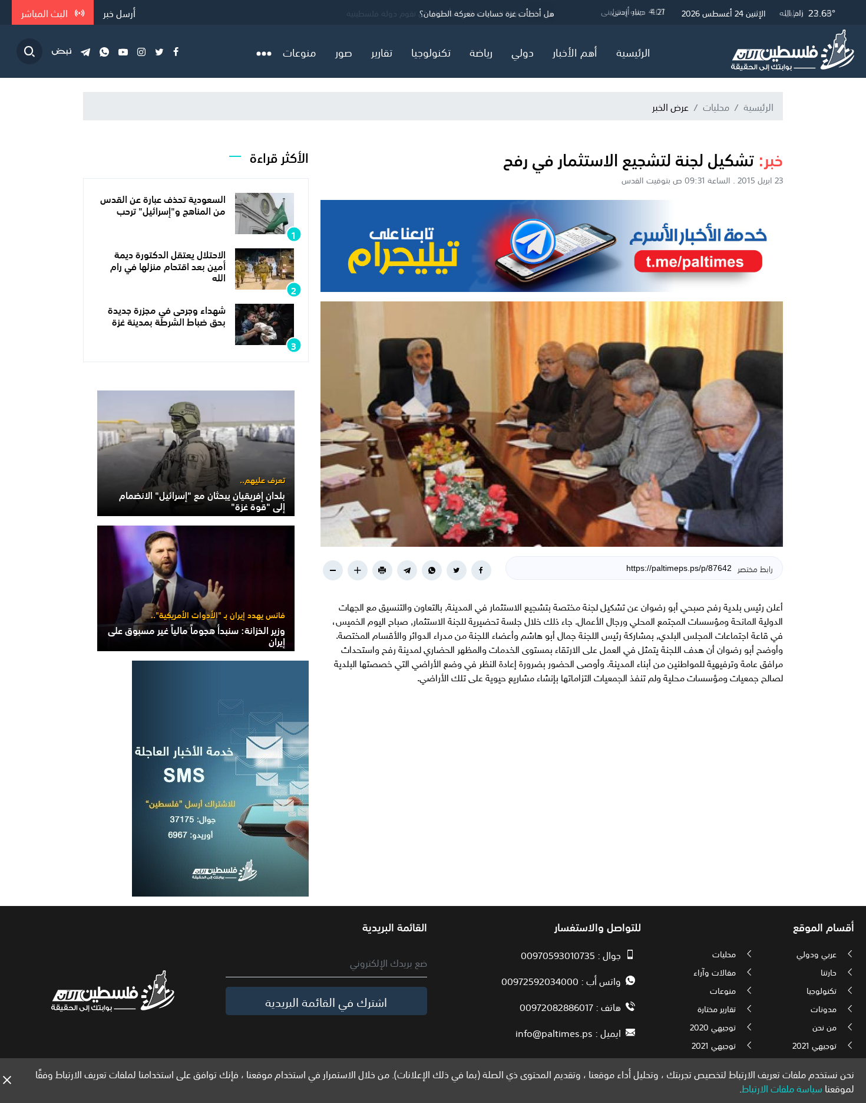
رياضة (481, 51)
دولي (522, 51)
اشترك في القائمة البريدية (326, 1001)
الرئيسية (633, 51)
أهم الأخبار (575, 51)
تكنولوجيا (431, 51)
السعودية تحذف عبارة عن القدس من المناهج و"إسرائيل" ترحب (163, 204)
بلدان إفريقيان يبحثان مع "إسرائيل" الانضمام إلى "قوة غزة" (202, 500)
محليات (716, 106)
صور (343, 51)
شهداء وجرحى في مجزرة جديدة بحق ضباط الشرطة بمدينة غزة (167, 315)
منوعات (299, 51)
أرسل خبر (119, 12)
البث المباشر (45, 12)
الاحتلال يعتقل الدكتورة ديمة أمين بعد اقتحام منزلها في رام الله (168, 264)
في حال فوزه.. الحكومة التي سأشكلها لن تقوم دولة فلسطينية (450, 12)
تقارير (381, 51)
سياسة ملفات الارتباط (782, 1087)
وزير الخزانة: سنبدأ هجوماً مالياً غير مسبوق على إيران (196, 635)
